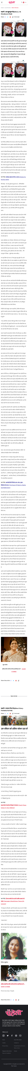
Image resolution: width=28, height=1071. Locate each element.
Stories (15, 1051)
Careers (4, 1043)
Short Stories (15, 7)
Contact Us (16, 1043)
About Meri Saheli (17, 1039)
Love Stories (8, 7)
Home (3, 1039)
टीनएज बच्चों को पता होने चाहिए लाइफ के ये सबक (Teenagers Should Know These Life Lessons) (13, 901)
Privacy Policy (5, 1046)
